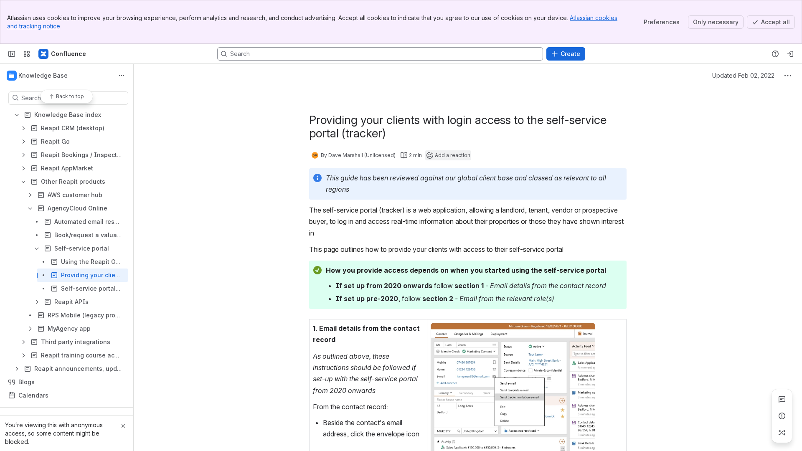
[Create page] (782, 432)
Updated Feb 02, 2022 (743, 75)
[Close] (123, 426)
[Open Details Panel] (782, 416)
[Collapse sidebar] (11, 54)
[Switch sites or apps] (26, 54)
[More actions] (122, 76)
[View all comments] (782, 399)
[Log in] (790, 54)
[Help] (775, 54)
